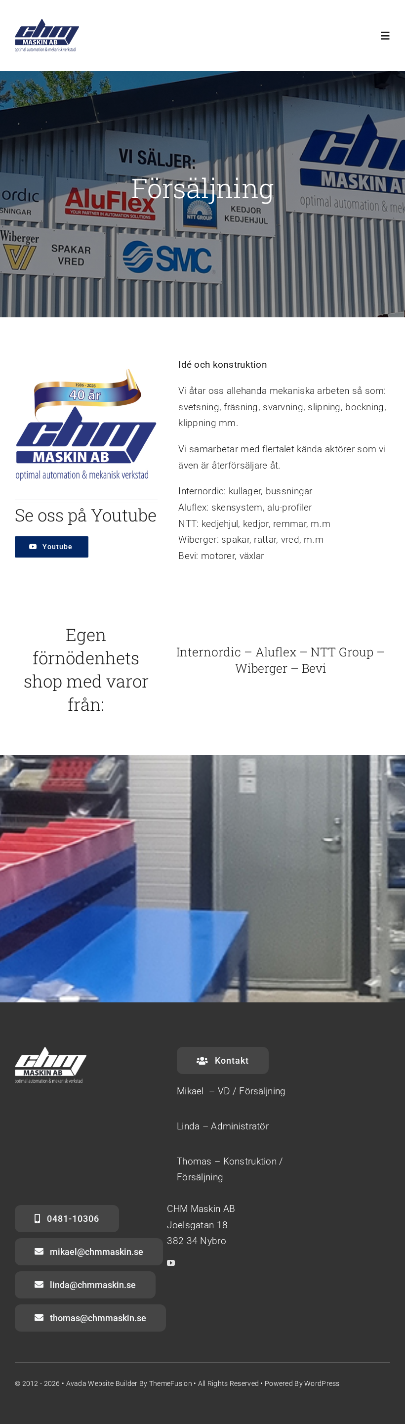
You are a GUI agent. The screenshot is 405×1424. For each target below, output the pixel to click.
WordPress (322, 1383)
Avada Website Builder (102, 1383)
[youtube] (171, 1263)
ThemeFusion (170, 1383)
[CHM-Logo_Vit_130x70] (47, 23)
